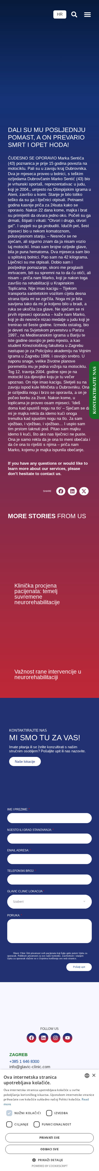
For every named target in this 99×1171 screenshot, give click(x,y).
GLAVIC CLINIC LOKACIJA (25, 891)
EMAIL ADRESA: (19, 850)
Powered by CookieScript (50, 1166)
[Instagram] (55, 1038)
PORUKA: (14, 915)
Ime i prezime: (18, 809)
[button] (87, 14)
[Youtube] (67, 1038)
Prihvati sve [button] (49, 1138)
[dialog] (49, 1120)
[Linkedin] (43, 1038)
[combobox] (87, 1075)
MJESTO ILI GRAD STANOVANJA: (30, 829)
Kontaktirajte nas (94, 390)
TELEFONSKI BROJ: (21, 870)
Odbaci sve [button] (49, 1149)
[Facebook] (31, 1038)
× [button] (93, 1075)
